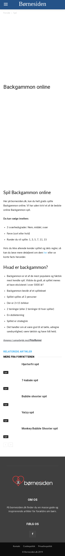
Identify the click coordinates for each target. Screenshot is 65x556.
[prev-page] (5, 445)
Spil (15, 12)
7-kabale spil (30, 380)
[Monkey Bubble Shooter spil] (11, 432)
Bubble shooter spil (34, 396)
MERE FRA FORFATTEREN (18, 356)
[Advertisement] (32, 49)
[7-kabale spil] (11, 384)
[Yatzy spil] (11, 416)
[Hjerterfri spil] (11, 368)
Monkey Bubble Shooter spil (40, 428)
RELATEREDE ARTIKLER (17, 351)
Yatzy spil (28, 412)
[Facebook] (32, 534)
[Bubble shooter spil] (11, 400)
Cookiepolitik (29, 546)
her (45, 252)
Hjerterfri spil (30, 364)
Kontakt (16, 546)
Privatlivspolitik (45, 546)
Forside (6, 12)
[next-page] (11, 445)
